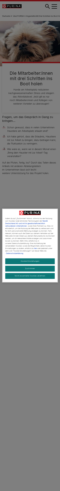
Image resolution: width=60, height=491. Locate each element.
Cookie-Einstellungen (30, 261)
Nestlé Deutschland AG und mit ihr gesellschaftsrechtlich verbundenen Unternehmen (26, 223)
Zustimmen (30, 269)
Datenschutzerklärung (14, 253)
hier (35, 248)
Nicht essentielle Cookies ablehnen (30, 276)
